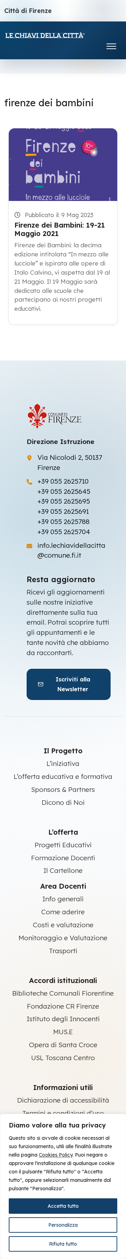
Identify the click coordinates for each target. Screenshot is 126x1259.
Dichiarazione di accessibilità (63, 1100)
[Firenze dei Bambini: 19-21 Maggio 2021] (63, 164)
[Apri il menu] (111, 44)
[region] (63, 1186)
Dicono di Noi (63, 802)
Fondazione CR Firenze (63, 1006)
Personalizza (63, 1225)
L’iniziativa (63, 763)
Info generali (63, 899)
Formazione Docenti (63, 858)
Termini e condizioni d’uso (63, 1113)
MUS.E (63, 1032)
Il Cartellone (63, 870)
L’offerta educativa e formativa (63, 776)
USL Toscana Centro (63, 1057)
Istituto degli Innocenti (63, 1019)
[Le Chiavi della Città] (55, 35)
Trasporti (63, 951)
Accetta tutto (63, 1206)
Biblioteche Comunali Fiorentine (63, 993)
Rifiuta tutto (63, 1244)
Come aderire (63, 912)
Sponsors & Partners (63, 789)
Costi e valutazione (63, 925)
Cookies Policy (55, 1155)
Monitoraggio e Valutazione (63, 938)
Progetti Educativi (63, 845)
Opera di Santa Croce (63, 1045)
